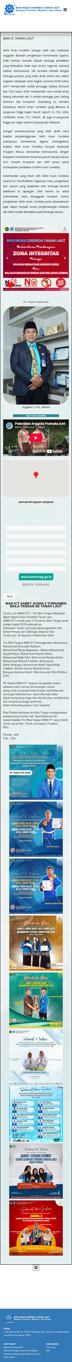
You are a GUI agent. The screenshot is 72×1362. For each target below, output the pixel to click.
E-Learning (50, 1347)
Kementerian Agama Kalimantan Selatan (21, 1351)
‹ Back (9, 596)
